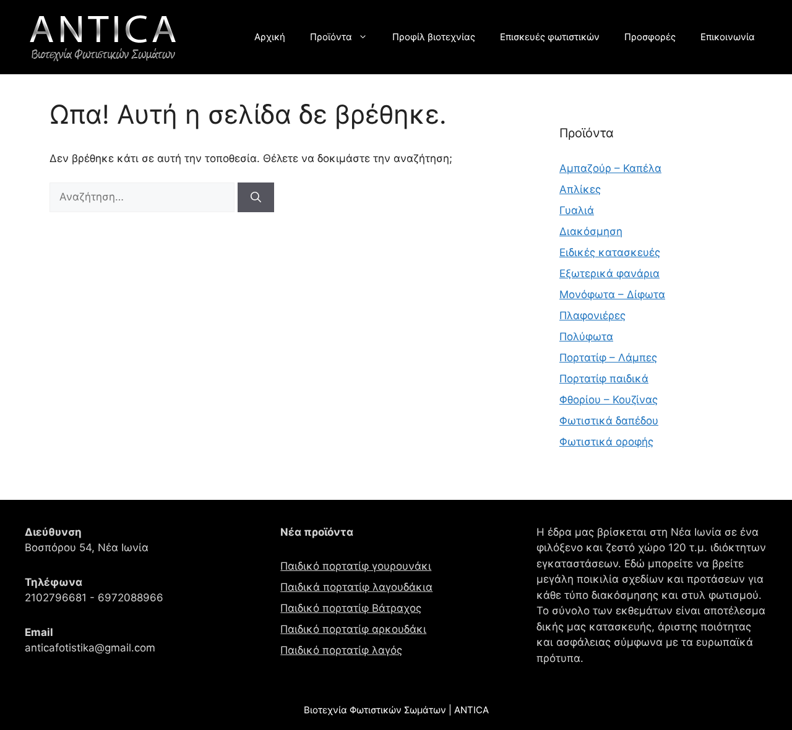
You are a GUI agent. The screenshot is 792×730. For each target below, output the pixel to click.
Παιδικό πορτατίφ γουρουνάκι (355, 566)
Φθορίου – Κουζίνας (608, 399)
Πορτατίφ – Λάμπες (608, 357)
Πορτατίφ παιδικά (603, 378)
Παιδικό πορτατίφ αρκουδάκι (353, 629)
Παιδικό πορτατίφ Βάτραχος (350, 608)
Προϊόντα (331, 37)
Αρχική (269, 37)
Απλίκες (580, 189)
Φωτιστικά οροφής (606, 442)
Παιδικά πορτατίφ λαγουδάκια (356, 587)
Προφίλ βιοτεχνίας (433, 37)
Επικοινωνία (727, 37)
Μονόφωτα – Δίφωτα (612, 294)
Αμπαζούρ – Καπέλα (610, 168)
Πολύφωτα (586, 336)
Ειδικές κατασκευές (609, 252)
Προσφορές (650, 37)
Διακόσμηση (590, 231)
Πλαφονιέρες (592, 315)
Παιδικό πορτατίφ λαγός (341, 650)
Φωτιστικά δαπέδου (608, 420)
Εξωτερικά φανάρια (609, 273)
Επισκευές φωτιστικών (550, 37)
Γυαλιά (576, 210)
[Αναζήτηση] (256, 197)
